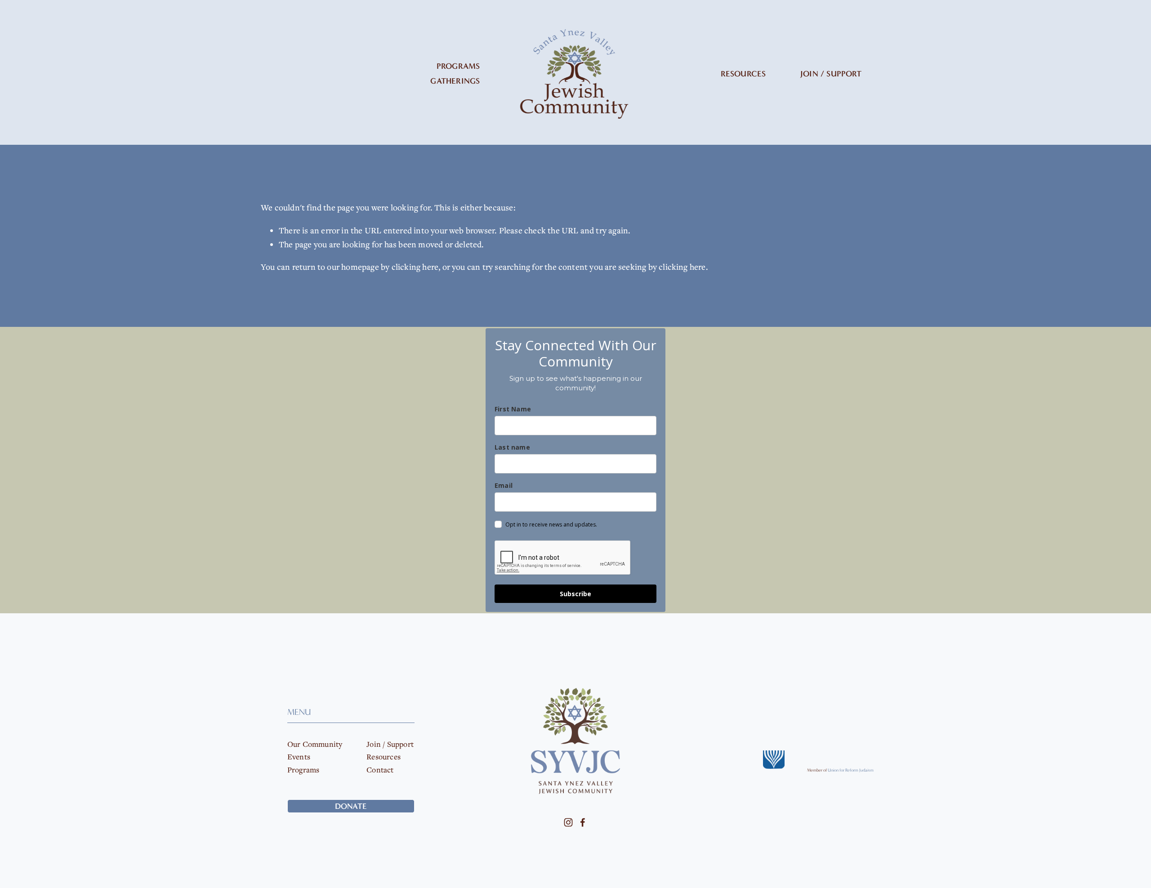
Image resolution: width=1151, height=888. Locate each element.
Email (504, 485)
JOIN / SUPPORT (831, 74)
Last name (512, 447)
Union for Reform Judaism (851, 770)
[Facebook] (582, 822)
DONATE (351, 806)
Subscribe (575, 593)
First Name (513, 409)
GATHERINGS (455, 81)
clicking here (415, 266)
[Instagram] (568, 822)
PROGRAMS (458, 66)
